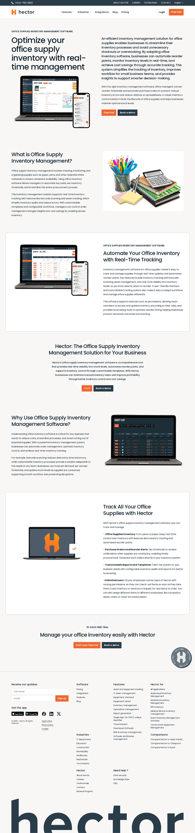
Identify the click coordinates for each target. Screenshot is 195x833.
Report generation (122, 713)
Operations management (126, 709)
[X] (59, 714)
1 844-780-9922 (24, 2)
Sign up (62, 698)
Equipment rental (121, 701)
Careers (136, 2)
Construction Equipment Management (163, 726)
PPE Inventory (157, 707)
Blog (115, 12)
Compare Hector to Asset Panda (166, 739)
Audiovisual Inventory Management (161, 695)
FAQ (115, 783)
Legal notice (47, 721)
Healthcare (82, 755)
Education (81, 743)
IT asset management (124, 693)
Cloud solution (120, 724)
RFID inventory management (127, 732)
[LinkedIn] (51, 714)
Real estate (82, 759)
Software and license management (123, 738)
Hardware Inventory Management (160, 701)
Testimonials (150, 2)
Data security (120, 775)
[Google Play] (31, 714)
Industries (83, 12)
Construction (83, 747)
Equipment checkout (123, 697)
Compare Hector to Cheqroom (166, 743)
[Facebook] (44, 714)
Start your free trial (87, 645)
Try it (87, 388)
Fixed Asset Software (123, 728)
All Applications (158, 689)
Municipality (82, 751)
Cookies (45, 728)
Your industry (83, 763)
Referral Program (85, 791)
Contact (166, 2)
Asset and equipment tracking (128, 689)
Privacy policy (47, 725)
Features (67, 12)
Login (162, 12)
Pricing (125, 12)
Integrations (102, 12)
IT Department (84, 739)
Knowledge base (121, 779)
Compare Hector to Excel (163, 747)
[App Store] (17, 714)
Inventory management (125, 705)
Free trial (176, 12)
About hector (120, 2)
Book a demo (127, 112)
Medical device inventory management (163, 712)
